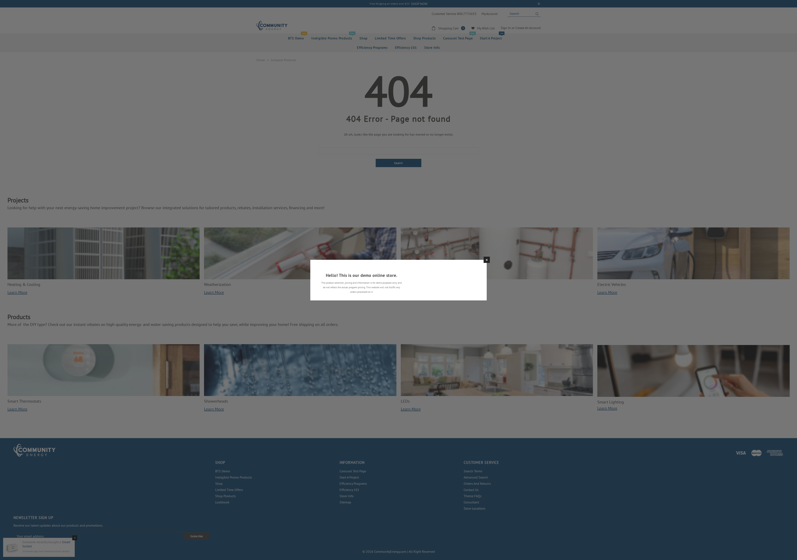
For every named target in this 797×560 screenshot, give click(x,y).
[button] (487, 260)
